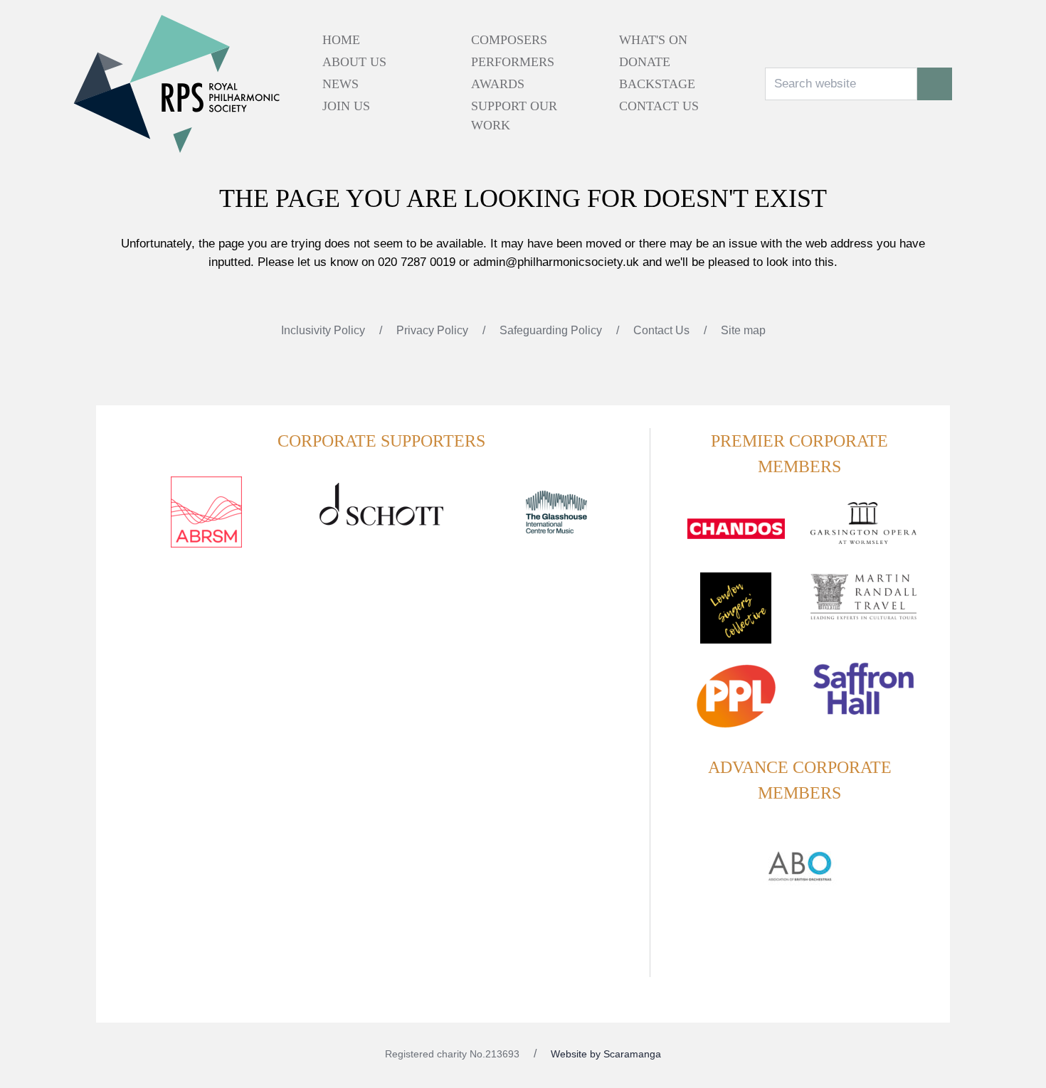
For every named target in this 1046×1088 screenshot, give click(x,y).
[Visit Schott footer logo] (381, 520)
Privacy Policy (433, 330)
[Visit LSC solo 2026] (735, 616)
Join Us (346, 106)
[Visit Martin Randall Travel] (863, 604)
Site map (743, 330)
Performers (512, 62)
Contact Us (659, 106)
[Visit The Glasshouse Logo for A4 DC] (556, 520)
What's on (653, 40)
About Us (354, 62)
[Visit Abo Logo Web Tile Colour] (800, 864)
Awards (497, 84)
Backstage (657, 84)
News (340, 84)
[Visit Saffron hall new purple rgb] (863, 697)
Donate (644, 62)
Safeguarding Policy (552, 330)
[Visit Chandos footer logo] (735, 537)
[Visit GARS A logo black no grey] (863, 531)
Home (341, 40)
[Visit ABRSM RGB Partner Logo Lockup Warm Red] (206, 520)
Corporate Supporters (381, 441)
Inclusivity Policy (324, 330)
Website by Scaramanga (606, 1054)
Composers (509, 40)
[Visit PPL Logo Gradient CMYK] (735, 705)
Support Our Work (514, 115)
